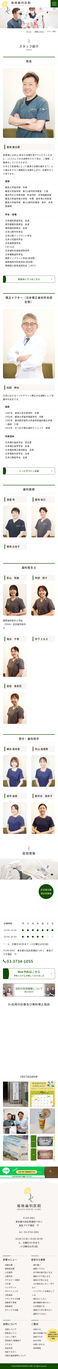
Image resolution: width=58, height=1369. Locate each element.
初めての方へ (10, 1352)
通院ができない (40, 1314)
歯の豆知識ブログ (40, 1333)
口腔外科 (9, 1276)
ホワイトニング (11, 1291)
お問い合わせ (39, 1344)
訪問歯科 (9, 1306)
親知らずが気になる (41, 1276)
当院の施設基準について (15, 1355)
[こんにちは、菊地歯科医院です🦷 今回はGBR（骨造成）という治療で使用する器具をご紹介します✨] (15, 1148)
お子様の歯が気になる (42, 1272)
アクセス (8, 1344)
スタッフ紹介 (10, 1336)
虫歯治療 (9, 1265)
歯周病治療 (10, 1268)
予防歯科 (9, 1295)
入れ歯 (8, 1283)
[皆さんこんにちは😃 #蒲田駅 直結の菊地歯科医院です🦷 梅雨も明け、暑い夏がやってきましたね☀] (42, 1094)
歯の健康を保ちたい (41, 1302)
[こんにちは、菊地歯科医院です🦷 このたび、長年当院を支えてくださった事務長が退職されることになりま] (15, 1121)
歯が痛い (37, 1265)
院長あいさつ (10, 1333)
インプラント (10, 1287)
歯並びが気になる (40, 1280)
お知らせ (37, 1329)
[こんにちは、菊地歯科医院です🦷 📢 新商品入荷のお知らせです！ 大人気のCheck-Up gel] (42, 1121)
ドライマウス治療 (12, 1298)
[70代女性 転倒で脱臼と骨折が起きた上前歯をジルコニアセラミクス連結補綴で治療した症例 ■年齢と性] (42, 1148)
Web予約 (37, 1340)
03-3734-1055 (20, 961)
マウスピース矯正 (12, 1280)
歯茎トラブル (39, 1268)
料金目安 (9, 1348)
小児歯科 (9, 1272)
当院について (10, 1329)
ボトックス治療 (11, 1310)
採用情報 (37, 1348)
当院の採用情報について (29, 990)
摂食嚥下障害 (10, 1302)
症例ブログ (38, 1336)
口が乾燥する (39, 1306)
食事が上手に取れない (42, 1310)
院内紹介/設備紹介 (13, 1340)
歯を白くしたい (40, 1298)
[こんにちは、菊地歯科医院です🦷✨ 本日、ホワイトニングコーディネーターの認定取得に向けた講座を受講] (15, 1094)
